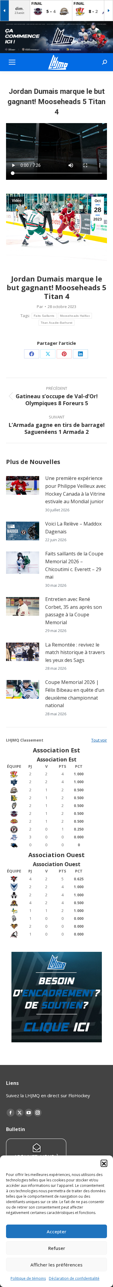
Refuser (56, 1248)
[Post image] (22, 485)
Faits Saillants (44, 315)
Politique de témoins (28, 1278)
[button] (104, 1163)
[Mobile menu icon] (12, 62)
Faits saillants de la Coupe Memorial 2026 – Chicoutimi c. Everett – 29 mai (74, 565)
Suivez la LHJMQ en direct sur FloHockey (48, 1095)
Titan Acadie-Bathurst (56, 322)
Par (40, 306)
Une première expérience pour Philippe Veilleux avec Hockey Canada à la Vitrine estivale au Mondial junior (75, 490)
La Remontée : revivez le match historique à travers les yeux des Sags (75, 652)
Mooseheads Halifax (75, 315)
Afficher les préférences (56, 1265)
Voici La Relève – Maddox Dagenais (73, 527)
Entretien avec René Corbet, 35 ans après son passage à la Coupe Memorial (73, 611)
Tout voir (99, 740)
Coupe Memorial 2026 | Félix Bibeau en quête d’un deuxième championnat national (74, 694)
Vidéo (16, 201)
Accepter (56, 1231)
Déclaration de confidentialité (74, 1278)
